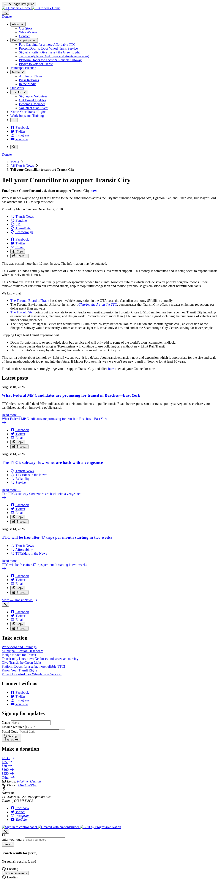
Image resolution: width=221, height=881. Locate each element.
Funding (21, 220)
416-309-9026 (27, 785)
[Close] (5, 604)
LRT (18, 224)
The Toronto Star (22, 312)
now (93, 190)
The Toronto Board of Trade (29, 300)
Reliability (22, 478)
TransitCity (23, 228)
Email (13, 727)
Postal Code (10, 731)
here (111, 369)
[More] (13, 120)
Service (20, 482)
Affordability (24, 549)
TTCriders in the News (31, 475)
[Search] (5, 12)
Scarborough (24, 232)
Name (6, 722)
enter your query (13, 839)
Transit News (24, 216)
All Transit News (22, 165)
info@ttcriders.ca (29, 781)
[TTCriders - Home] (31, 8)
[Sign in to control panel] (20, 827)
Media (15, 162)
